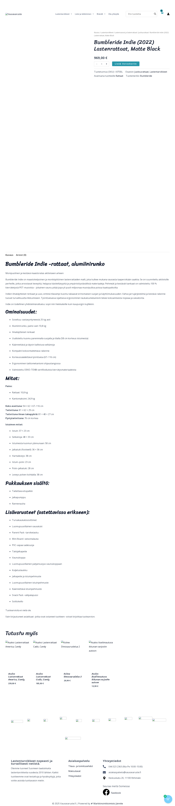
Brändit (100, 14)
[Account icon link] (168, 14)
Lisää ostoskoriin (126, 63)
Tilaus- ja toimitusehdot (80, 766)
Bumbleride (146, 75)
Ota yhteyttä (113, 14)
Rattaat (119, 75)
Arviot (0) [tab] (21, 254)
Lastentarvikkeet (62, 14)
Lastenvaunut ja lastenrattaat (126, 32)
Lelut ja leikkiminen (83, 14)
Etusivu (96, 32)
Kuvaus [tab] (9, 254)
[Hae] (155, 14)
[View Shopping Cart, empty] (162, 14)
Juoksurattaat (143, 32)
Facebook (116, 792)
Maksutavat (74, 771)
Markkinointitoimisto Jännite (108, 803)
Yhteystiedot (74, 776)
